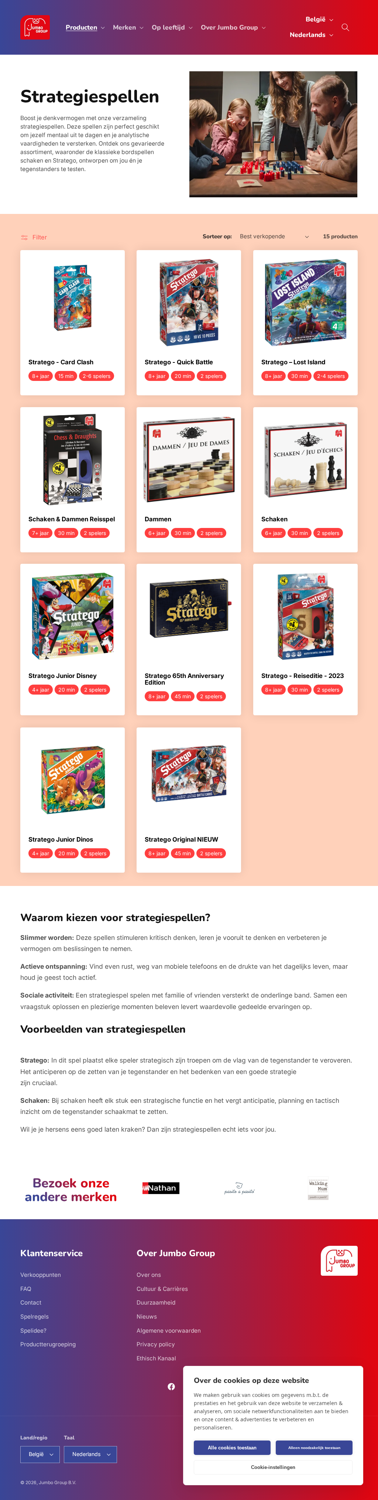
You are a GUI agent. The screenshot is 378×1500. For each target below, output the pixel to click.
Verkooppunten (40, 1274)
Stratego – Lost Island (293, 362)
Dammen (158, 519)
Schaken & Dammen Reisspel (71, 519)
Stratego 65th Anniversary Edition (184, 679)
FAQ (25, 1288)
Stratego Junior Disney (62, 676)
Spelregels (34, 1316)
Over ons (149, 1274)
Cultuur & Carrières (162, 1288)
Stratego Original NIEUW (181, 839)
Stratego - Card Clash (60, 362)
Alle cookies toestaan (232, 1447)
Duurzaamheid (156, 1302)
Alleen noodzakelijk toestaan (314, 1448)
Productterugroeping (48, 1344)
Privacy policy (156, 1344)
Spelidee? (33, 1330)
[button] (84, 27)
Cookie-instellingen (273, 1467)
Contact (30, 1302)
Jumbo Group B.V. (57, 1482)
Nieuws (147, 1316)
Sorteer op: (217, 236)
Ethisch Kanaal (156, 1358)
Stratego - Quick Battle (179, 362)
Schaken (274, 519)
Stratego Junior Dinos (60, 839)
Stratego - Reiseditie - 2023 (302, 676)
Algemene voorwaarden (169, 1330)
